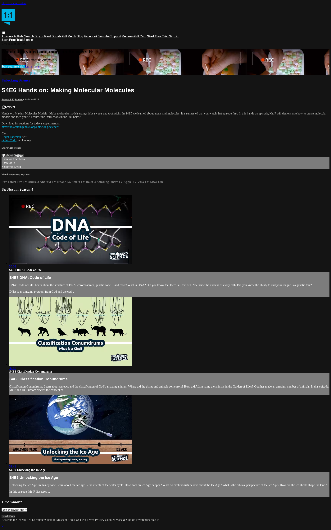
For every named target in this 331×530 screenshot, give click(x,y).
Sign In (28, 39)
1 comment (8, 107)
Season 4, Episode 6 (12, 99)
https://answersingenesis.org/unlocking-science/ (30, 126)
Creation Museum (56, 519)
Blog (80, 36)
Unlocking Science (16, 80)
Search (29, 36)
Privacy (100, 519)
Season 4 (26, 189)
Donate (56, 36)
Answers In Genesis (14, 519)
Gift (64, 36)
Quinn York (9, 140)
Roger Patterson (12, 136)
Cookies (110, 519)
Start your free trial (13, 66)
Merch (72, 36)
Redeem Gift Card (134, 36)
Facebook (90, 36)
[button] (3, 32)
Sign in (174, 36)
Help (83, 519)
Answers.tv (9, 36)
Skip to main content (14, 3)
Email (20, 155)
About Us (73, 519)
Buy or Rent (43, 36)
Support (115, 36)
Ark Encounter (35, 519)
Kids (20, 36)
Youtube (104, 36)
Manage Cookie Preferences (133, 519)
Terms (91, 519)
